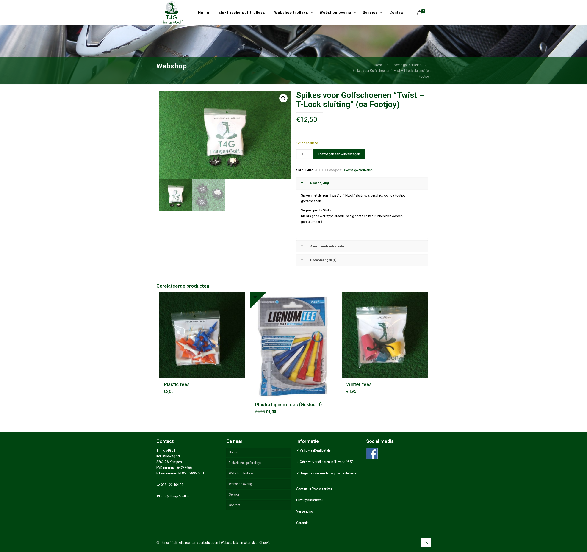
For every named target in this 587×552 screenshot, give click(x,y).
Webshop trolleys (241, 473)
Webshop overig (240, 484)
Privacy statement (309, 500)
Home (378, 65)
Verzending (304, 511)
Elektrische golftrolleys (245, 463)
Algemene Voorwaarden (314, 488)
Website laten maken (236, 542)
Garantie (302, 523)
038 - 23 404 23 (172, 485)
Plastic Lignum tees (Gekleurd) (288, 404)
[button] (283, 98)
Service (234, 494)
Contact (234, 505)
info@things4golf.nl (175, 496)
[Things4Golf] (172, 12)
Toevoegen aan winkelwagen (339, 154)
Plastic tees (177, 384)
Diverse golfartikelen (406, 65)
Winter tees (359, 384)
